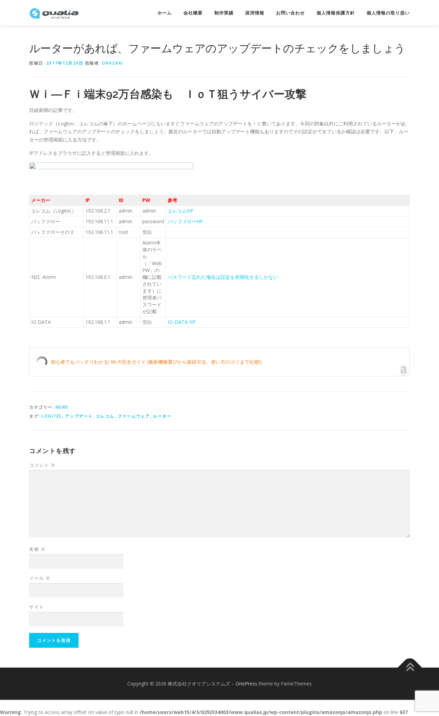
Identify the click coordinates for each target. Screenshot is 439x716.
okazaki (112, 63)
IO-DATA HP (181, 322)
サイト (36, 607)
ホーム (164, 12)
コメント (42, 465)
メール (40, 578)
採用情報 (254, 12)
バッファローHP (185, 221)
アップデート (79, 416)
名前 (37, 549)
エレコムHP (180, 210)
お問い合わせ (290, 12)
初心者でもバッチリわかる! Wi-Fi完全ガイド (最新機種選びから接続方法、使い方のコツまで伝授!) (156, 362)
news (62, 407)
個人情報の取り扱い (388, 12)
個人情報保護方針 (336, 12)
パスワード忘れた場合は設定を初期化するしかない (223, 277)
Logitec (51, 416)
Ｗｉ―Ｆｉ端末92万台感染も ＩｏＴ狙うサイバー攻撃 (168, 94)
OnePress (246, 683)
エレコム (105, 416)
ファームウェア (134, 416)
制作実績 (224, 12)
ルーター (162, 416)
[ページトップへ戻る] (410, 668)
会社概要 (193, 12)
